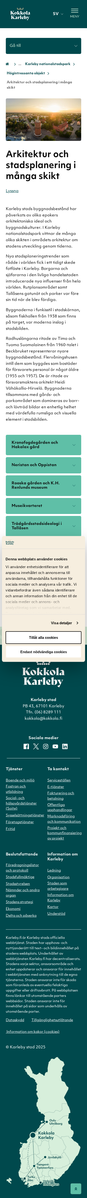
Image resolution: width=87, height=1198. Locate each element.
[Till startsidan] (20, 14)
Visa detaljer (61, 623)
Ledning (54, 870)
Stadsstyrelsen (18, 884)
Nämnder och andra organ (23, 893)
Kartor (52, 907)
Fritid (10, 829)
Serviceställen (59, 780)
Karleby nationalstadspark (48, 64)
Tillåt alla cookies (43, 637)
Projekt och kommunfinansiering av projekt (64, 833)
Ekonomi (13, 909)
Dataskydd (15, 1020)
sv (55, 14)
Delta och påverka (21, 915)
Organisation (58, 877)
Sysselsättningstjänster (25, 815)
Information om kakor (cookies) (32, 1032)
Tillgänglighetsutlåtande (52, 1020)
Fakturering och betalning (60, 796)
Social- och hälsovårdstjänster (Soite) (21, 804)
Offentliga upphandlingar (59, 808)
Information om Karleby (60, 898)
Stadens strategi (19, 902)
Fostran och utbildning (16, 789)
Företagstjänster (20, 822)
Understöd (56, 914)
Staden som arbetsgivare (57, 886)
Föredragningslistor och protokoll (22, 868)
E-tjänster (55, 787)
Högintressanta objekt (26, 73)
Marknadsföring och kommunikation (64, 819)
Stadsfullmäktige (20, 877)
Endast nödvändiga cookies (43, 652)
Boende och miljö (20, 780)
